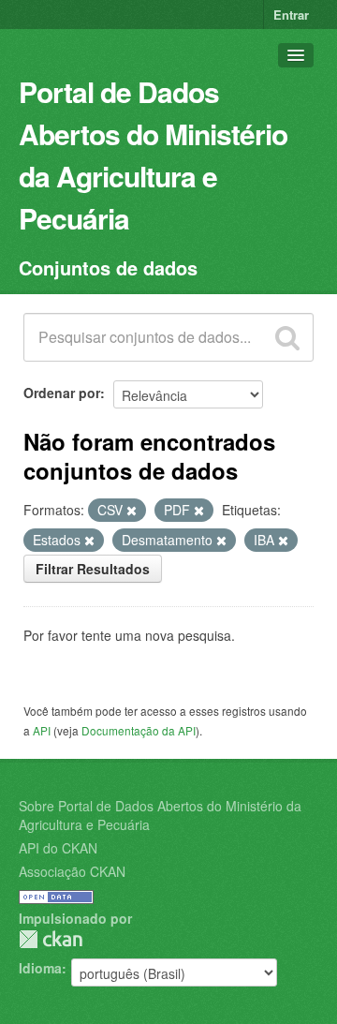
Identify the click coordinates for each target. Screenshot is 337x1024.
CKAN (50, 939)
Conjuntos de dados (108, 267)
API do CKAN (58, 847)
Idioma (40, 967)
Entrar (291, 14)
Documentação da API (138, 730)
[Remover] (131, 510)
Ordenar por (61, 392)
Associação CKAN (72, 871)
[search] (287, 337)
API (42, 730)
